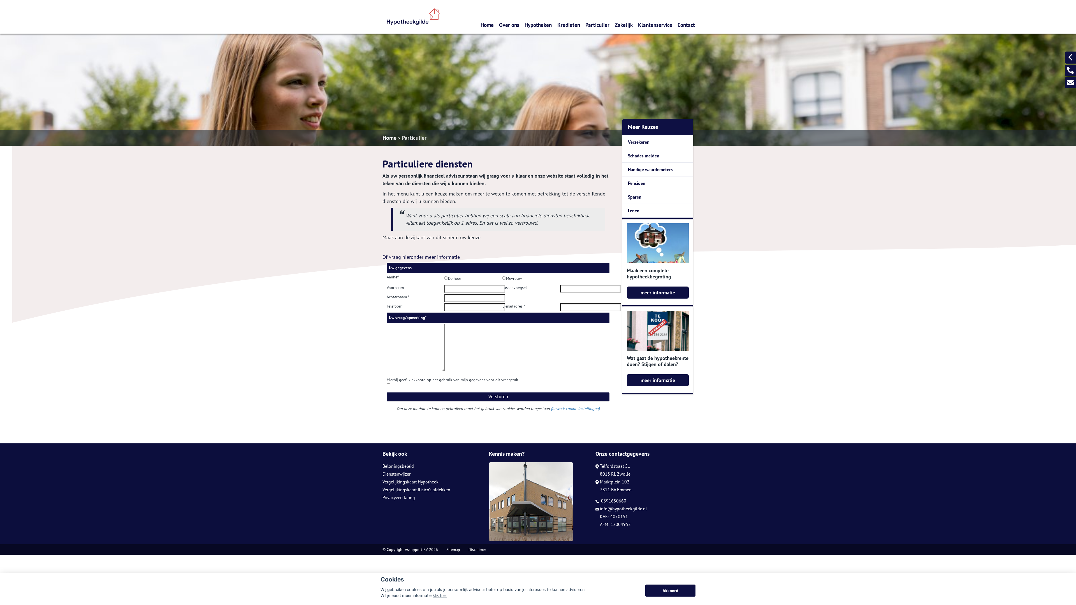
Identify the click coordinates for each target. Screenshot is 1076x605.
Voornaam (395, 287)
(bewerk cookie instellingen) (575, 408)
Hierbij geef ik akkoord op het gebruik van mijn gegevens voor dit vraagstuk (452, 379)
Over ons (509, 24)
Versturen (498, 397)
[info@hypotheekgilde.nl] (1070, 82)
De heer (454, 278)
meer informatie (658, 292)
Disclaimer (477, 549)
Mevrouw (514, 278)
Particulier (597, 24)
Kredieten (568, 24)
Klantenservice (655, 24)
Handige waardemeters (650, 169)
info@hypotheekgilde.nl (623, 508)
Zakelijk (624, 24)
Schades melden (643, 156)
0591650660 (613, 501)
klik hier (440, 595)
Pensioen (636, 183)
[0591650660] (1070, 70)
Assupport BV (416, 549)
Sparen (634, 197)
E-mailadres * (513, 306)
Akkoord (670, 590)
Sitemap (453, 549)
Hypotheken (538, 24)
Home (487, 24)
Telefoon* (395, 306)
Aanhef (392, 277)
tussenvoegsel (514, 287)
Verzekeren (639, 142)
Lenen (633, 210)
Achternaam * (398, 296)
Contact (686, 24)
